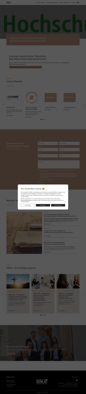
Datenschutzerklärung (26, 200)
